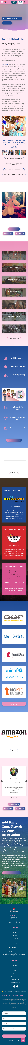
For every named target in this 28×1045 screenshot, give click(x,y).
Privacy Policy (15, 976)
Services (15, 932)
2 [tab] (13, 797)
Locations (15, 941)
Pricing (15, 935)
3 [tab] (15, 797)
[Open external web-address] (14, 499)
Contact (15, 965)
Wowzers (5, 64)
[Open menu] (2, 2)
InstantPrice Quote (20, 2)
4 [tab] (17, 797)
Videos (15, 974)
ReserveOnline (14, 2)
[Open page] (14, 910)
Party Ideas (15, 938)
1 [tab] (11, 797)
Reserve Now (15, 944)
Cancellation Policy (15, 982)
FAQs (15, 971)
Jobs (15, 968)
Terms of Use (15, 979)
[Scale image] (4, 152)
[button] (12, 18)
